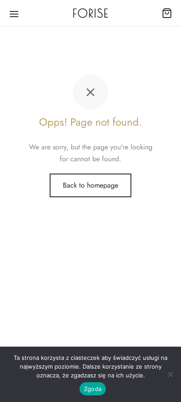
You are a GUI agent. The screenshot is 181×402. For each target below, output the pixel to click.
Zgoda (92, 388)
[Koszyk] (167, 13)
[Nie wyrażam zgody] (170, 374)
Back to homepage (90, 185)
